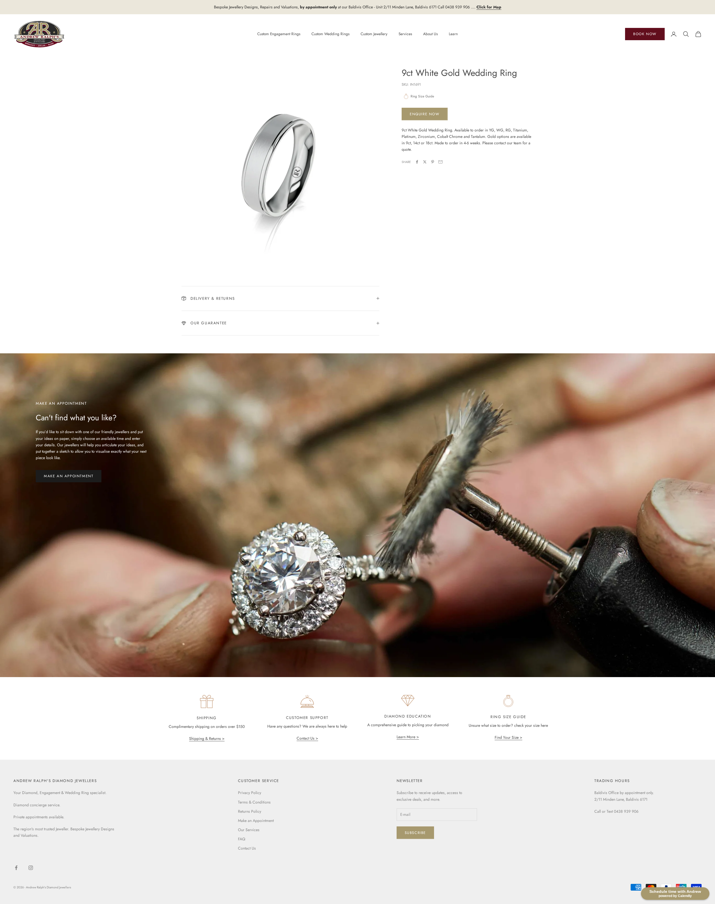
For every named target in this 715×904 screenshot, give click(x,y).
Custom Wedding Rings (330, 34)
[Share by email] (440, 162)
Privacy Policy (249, 792)
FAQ (241, 839)
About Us (430, 34)
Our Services (248, 830)
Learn (453, 34)
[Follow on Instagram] (31, 868)
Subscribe (415, 832)
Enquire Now (425, 114)
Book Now (645, 34)
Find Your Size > (508, 737)
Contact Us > (307, 738)
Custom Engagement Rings (278, 34)
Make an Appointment (68, 476)
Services (405, 34)
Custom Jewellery (374, 34)
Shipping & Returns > (207, 738)
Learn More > (408, 737)
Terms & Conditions (254, 802)
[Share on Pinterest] (432, 162)
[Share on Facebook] (417, 162)
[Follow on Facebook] (16, 868)
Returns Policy (249, 811)
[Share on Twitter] (425, 162)
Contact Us (247, 848)
